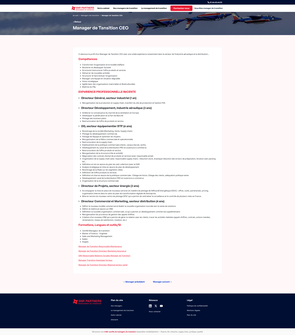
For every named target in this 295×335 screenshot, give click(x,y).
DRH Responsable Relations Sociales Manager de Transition (104, 255)
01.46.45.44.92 (215, 2)
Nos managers (116, 306)
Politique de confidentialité (197, 306)
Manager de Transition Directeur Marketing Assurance (102, 251)
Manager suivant (161, 281)
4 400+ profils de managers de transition (120, 332)
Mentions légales (193, 310)
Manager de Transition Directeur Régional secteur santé (102, 265)
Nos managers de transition (125, 8)
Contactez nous (181, 8)
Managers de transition (90, 15)
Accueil (75, 15)
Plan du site (191, 315)
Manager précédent (135, 281)
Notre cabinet (103, 8)
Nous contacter (155, 311)
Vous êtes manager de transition (208, 8)
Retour (77, 21)
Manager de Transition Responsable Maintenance (100, 246)
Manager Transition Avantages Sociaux (95, 260)
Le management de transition (154, 8)
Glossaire (114, 320)
